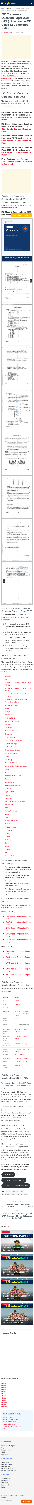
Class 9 (3, 1400)
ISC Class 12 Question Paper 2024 (17, 964)
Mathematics (9, 804)
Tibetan (7, 849)
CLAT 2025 (4, 1483)
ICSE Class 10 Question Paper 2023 (18, 935)
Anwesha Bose (7, 32)
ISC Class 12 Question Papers (14, 1180)
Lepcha (7, 795)
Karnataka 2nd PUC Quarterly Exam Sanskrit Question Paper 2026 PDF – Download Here (16, 1247)
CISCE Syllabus (19, 1055)
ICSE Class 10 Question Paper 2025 (18, 923)
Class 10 (4, 1402)
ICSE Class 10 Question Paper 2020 (18, 940)
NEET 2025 (4, 1481)
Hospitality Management (13, 785)
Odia (6, 817)
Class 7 (3, 1396)
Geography (8, 760)
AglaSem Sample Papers (10, 1419)
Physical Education (11, 820)
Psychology (8, 830)
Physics (7, 824)
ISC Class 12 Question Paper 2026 (17, 952)
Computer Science (11, 731)
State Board (4, 1454)
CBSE (3, 1452)
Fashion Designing (11, 753)
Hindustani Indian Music (13, 776)
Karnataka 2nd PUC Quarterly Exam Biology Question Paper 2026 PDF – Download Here (16, 1271)
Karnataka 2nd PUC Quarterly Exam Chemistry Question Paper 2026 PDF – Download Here (17, 1295)
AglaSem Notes (7, 1417)
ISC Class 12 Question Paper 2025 (17, 958)
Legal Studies (9, 792)
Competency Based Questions (12, 1426)
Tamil (6, 843)
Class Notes (5, 1462)
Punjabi (7, 833)
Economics (8, 734)
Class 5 (3, 1392)
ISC (22, 1191)
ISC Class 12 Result (21, 1062)
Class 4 (3, 1389)
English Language (11, 744)
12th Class (8, 8)
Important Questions (9, 1424)
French (7, 756)
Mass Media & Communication (15, 801)
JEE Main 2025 (5, 1479)
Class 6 (3, 1394)
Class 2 (3, 1385)
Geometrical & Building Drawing (15, 763)
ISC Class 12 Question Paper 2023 (17, 969)
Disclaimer (4, 1495)
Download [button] (16, 215)
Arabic (7, 679)
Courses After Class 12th (8, 1471)
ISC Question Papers (8, 1194)
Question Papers (22, 1194)
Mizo (6, 808)
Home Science (10, 782)
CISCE (17, 1001)
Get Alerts (27, 1501)
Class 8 (3, 1398)
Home (3, 8)
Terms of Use (13, 1495)
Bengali (7, 708)
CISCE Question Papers (22, 1044)
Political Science (10, 827)
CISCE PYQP (8, 1174)
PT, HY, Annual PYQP (9, 1422)
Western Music (10, 856)
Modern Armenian (11, 811)
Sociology (8, 840)
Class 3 (3, 1387)
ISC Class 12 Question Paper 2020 (17, 975)
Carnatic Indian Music (12, 721)
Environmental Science (12, 750)
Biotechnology (9, 715)
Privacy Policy (24, 1495)
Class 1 (3, 1383)
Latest (3, 1487)
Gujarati (7, 769)
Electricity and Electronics (13, 740)
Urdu (6, 853)
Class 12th (15, 1191)
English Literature (10, 747)
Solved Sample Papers (8, 1446)
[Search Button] (32, 3)
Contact (3, 1497)
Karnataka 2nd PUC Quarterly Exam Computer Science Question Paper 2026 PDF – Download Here (16, 1320)
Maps (4, 1429)
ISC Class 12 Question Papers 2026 (21, 1030)
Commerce (8, 727)
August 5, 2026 (19, 32)
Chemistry (8, 724)
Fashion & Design (6, 1485)
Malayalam (8, 798)
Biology (7, 711)
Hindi (6, 772)
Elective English (10, 737)
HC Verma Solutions (7, 1468)
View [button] (27, 215)
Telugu (7, 846)
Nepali (7, 814)
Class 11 (4, 1404)
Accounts (8, 676)
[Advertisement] (16, 47)
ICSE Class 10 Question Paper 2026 (18, 917)
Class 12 (17, 1004)
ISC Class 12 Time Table (22, 1058)
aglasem (10, 2)
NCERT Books (5, 1466)
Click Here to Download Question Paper (16, 118)
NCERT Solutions (6, 1464)
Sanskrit (7, 836)
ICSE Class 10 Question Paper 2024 (18, 929)
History (7, 779)
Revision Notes (5, 1450)
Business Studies (10, 718)
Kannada (8, 788)
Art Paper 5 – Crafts (11, 705)
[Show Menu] (2, 3)
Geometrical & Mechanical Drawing (16, 766)
